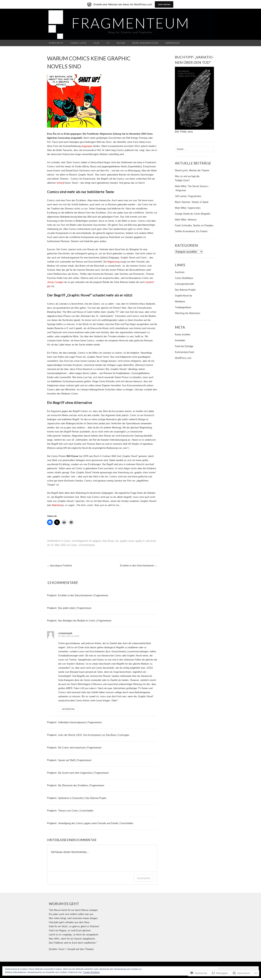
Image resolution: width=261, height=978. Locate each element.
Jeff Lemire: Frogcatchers (188, 196)
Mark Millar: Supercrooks (188, 208)
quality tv (140, 541)
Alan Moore (108, 541)
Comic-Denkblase (184, 278)
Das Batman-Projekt (185, 289)
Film (96, 43)
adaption (97, 541)
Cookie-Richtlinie (91, 972)
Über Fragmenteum (145, 43)
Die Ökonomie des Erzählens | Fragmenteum (81, 785)
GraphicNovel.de (183, 295)
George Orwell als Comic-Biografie (192, 213)
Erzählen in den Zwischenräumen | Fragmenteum (83, 595)
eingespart (86, 146)
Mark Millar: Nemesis (186, 219)
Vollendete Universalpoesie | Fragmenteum (80, 722)
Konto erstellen (182, 334)
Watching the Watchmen (187, 313)
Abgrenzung (113, 261)
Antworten (68, 709)
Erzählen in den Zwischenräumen (138, 565)
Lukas (74, 545)
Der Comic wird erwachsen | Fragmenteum (80, 747)
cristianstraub (65, 633)
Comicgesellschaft (184, 284)
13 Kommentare (86, 545)
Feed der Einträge (184, 346)
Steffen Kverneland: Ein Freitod (191, 231)
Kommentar (143, 878)
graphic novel (127, 541)
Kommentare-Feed (184, 352)
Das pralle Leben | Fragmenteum (74, 608)
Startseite (56, 43)
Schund (60, 182)
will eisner (151, 541)
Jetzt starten (164, 4)
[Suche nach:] (212, 43)
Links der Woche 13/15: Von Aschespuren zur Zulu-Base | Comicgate (93, 735)
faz (117, 541)
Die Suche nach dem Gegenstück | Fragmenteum (83, 772)
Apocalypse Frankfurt (59, 565)
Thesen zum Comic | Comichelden (75, 810)
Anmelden (180, 340)
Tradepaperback (183, 307)
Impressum (172, 43)
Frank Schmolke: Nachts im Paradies (194, 225)
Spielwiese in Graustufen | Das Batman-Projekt (82, 798)
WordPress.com (183, 358)
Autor (121, 43)
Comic (67, 541)
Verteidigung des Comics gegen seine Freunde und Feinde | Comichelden (95, 823)
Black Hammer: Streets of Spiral (191, 202)
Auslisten (179, 272)
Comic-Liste (78, 43)
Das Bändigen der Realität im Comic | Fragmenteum (85, 620)
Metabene (180, 301)
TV (108, 43)
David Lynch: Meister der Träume (192, 170)
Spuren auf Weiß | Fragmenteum (74, 760)
